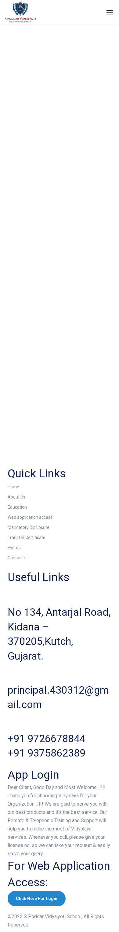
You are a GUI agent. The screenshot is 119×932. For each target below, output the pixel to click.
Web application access (30, 517)
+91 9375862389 (46, 753)
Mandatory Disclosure (28, 527)
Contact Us (18, 557)
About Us (16, 497)
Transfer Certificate (26, 537)
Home (13, 486)
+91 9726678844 (46, 738)
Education (17, 507)
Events (14, 547)
